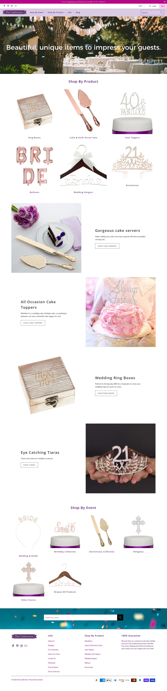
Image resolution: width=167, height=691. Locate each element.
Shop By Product (56, 12)
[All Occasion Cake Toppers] (121, 312)
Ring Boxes (34, 113)
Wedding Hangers (83, 168)
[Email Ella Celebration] (16, 6)
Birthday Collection (65, 533)
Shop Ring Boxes (106, 393)
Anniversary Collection (102, 533)
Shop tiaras (29, 465)
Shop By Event (37, 12)
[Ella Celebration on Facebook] (4, 6)
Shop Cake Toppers (33, 323)
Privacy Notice (53, 667)
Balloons (34, 168)
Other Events (28, 581)
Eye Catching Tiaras (40, 452)
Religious (138, 533)
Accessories (132, 164)
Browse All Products (65, 577)
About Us (51, 641)
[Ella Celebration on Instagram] (12, 6)
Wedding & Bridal (28, 536)
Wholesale (51, 663)
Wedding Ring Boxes (115, 377)
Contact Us (52, 658)
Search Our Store (54, 654)
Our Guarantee (53, 650)
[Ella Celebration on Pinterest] (8, 6)
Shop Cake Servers (107, 246)
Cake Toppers (132, 113)
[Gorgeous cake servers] (46, 238)
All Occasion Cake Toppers (38, 304)
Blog (78, 12)
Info (70, 12)
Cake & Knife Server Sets (83, 113)
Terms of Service (54, 671)
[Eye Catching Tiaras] (121, 458)
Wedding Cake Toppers (93, 654)
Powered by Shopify (36, 680)
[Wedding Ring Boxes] (46, 385)
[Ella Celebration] (14, 12)
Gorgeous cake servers (117, 230)
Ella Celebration (22, 680)
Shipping (51, 645)
